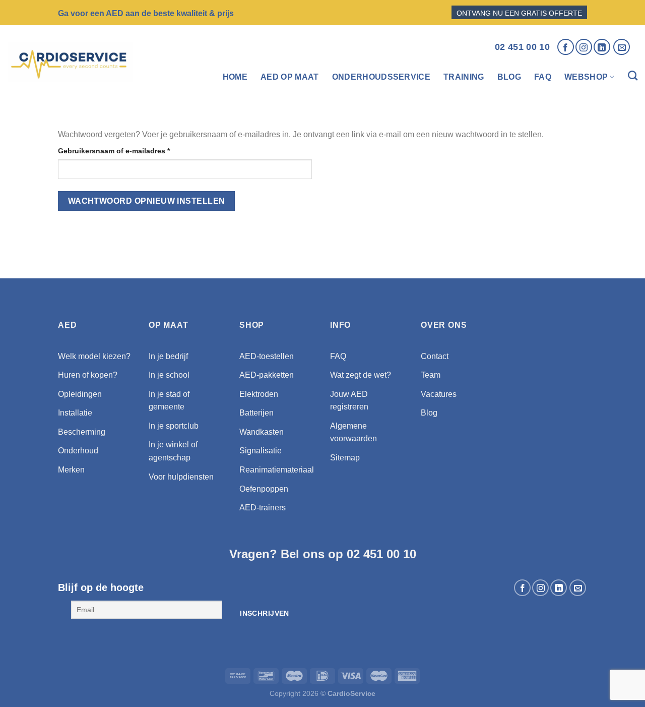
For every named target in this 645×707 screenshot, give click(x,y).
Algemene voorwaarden (353, 432)
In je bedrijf (168, 356)
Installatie (75, 412)
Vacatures (439, 394)
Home (235, 77)
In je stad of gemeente (169, 400)
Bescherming (81, 432)
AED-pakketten (266, 375)
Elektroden (258, 394)
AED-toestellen (266, 356)
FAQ (542, 77)
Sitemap (345, 457)
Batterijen (256, 412)
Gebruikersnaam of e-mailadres (125, 150)
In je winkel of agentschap (173, 451)
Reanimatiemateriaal (276, 469)
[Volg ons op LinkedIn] (602, 47)
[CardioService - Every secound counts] (70, 62)
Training (463, 77)
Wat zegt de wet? (360, 375)
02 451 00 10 (522, 47)
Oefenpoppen (263, 489)
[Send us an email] (621, 47)
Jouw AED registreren (349, 400)
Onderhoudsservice (381, 77)
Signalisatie (260, 450)
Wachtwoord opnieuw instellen (146, 201)
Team (430, 375)
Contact (434, 356)
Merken (71, 469)
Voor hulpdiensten (181, 477)
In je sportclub (174, 426)
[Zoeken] (632, 77)
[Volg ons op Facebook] (565, 47)
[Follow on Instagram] (583, 47)
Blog (509, 77)
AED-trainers (262, 507)
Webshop (586, 77)
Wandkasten (261, 432)
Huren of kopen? (87, 375)
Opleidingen (80, 394)
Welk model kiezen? (94, 356)
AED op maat (290, 77)
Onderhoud (78, 450)
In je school (169, 375)
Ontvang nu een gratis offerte (519, 13)
